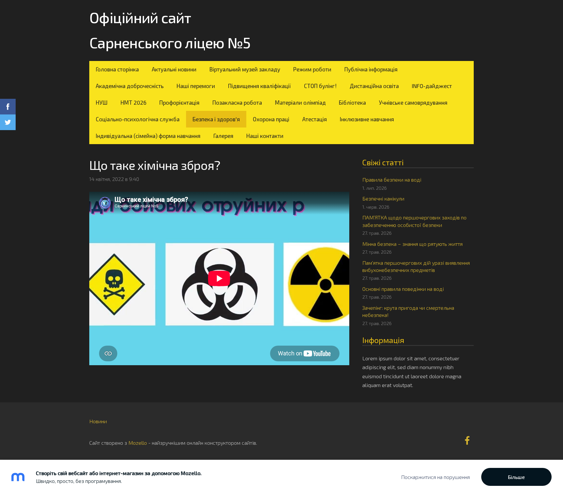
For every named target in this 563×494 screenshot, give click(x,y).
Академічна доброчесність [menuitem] (130, 85)
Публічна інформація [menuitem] (370, 69)
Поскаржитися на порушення (435, 477)
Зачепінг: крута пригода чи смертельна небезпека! (408, 311)
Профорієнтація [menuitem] (179, 102)
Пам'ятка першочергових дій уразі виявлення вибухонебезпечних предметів (416, 266)
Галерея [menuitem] (223, 135)
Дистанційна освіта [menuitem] (374, 85)
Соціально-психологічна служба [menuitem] (138, 119)
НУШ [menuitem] (102, 102)
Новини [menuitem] (98, 421)
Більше (516, 477)
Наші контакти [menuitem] (264, 135)
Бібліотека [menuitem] (352, 102)
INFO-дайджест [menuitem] (432, 85)
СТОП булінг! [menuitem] (320, 85)
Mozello (137, 443)
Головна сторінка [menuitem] (117, 69)
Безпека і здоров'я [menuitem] (216, 119)
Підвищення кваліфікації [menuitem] (259, 85)
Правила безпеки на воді (391, 179)
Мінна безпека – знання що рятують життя (412, 244)
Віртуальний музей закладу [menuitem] (244, 69)
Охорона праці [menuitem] (271, 119)
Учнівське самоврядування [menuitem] (413, 102)
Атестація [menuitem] (314, 119)
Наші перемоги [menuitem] (196, 85)
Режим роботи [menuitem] (312, 69)
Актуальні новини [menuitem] (174, 69)
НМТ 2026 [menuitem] (133, 102)
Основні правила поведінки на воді (403, 289)
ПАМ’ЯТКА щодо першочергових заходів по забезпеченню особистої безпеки (414, 221)
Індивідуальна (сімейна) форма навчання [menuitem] (148, 135)
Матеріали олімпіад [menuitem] (300, 102)
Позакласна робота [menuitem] (237, 102)
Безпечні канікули (383, 198)
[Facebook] (467, 440)
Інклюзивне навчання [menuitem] (367, 119)
